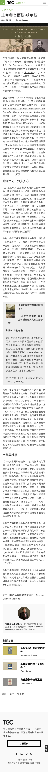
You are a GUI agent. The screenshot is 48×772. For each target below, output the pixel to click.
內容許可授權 (22, 760)
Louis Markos (26, 683)
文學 (12, 693)
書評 (4, 693)
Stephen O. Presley (29, 655)
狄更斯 (20, 693)
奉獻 (31, 760)
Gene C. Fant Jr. (22, 20)
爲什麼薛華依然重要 (31, 679)
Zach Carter (26, 671)
